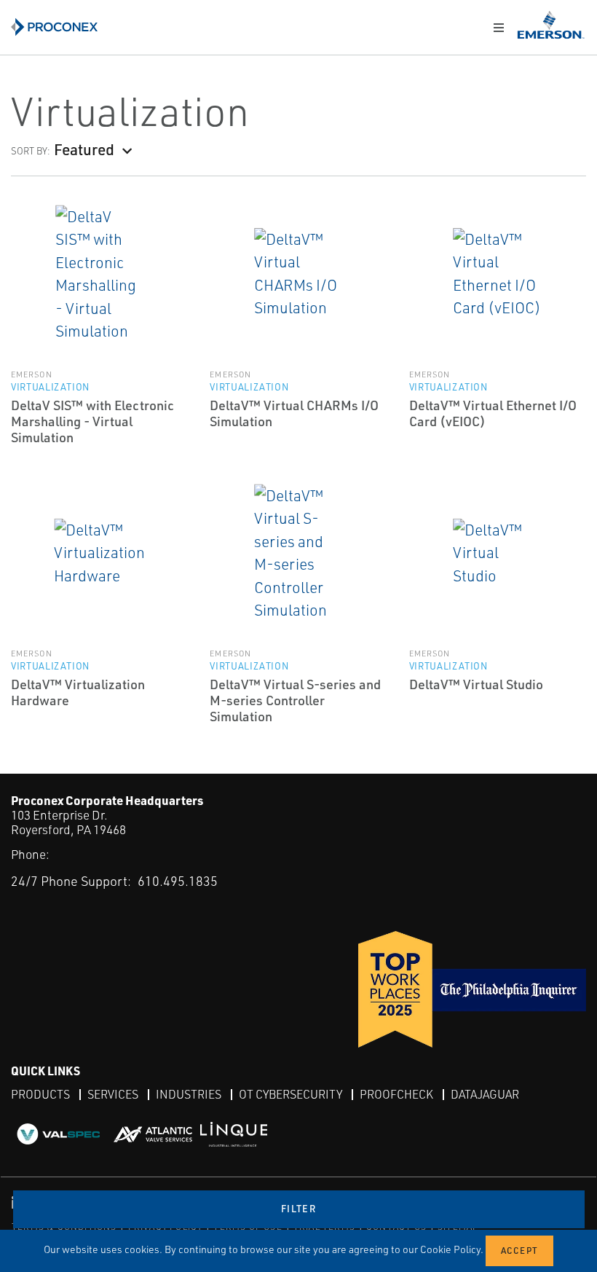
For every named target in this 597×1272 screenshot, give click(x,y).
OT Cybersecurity (290, 1094)
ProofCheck (396, 1094)
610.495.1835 (178, 881)
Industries (188, 1094)
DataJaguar (485, 1094)
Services (112, 1094)
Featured (84, 149)
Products (40, 1094)
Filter (298, 1208)
